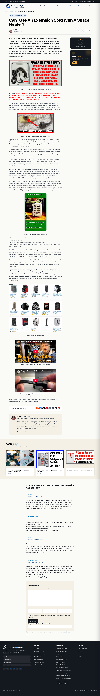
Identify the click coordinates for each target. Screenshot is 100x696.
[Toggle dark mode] (93, 5)
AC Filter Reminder (60, 662)
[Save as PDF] (86, 30)
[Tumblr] (20, 669)
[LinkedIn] (14, 669)
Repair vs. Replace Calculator (63, 678)
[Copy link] (53, 408)
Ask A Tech (70, 5)
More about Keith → (22, 431)
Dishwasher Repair (38, 659)
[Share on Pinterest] (46, 408)
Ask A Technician (82, 648)
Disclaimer (86, 690)
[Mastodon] (17, 669)
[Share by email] (49, 408)
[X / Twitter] (4, 669)
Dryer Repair (37, 656)
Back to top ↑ (94, 690)
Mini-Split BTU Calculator (62, 667)
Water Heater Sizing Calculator (63, 670)
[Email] (89, 30)
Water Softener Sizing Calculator (64, 673)
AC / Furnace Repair (39, 664)
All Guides (36, 648)
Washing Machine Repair (40, 654)
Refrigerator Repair (39, 651)
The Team (80, 654)
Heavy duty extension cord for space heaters (45, 250)
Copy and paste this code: (39, 624)
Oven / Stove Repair (39, 662)
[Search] (89, 5)
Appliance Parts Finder (61, 648)
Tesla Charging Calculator (62, 683)
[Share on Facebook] (40, 408)
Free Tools (57, 5)
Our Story (80, 651)
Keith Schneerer (17, 29)
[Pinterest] (11, 669)
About (79, 5)
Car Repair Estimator (61, 681)
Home (33, 5)
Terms (81, 690)
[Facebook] (7, 669)
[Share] (78, 30)
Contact (80, 656)
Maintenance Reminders (62, 659)
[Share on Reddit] (37, 408)
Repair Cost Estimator (61, 651)
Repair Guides (44, 5)
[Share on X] (43, 408)
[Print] (82, 30)
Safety (11, 11)
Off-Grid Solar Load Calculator (63, 675)
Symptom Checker (60, 654)
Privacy (76, 690)
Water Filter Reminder (61, 664)
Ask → (74, 62)
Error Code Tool (60, 656)
